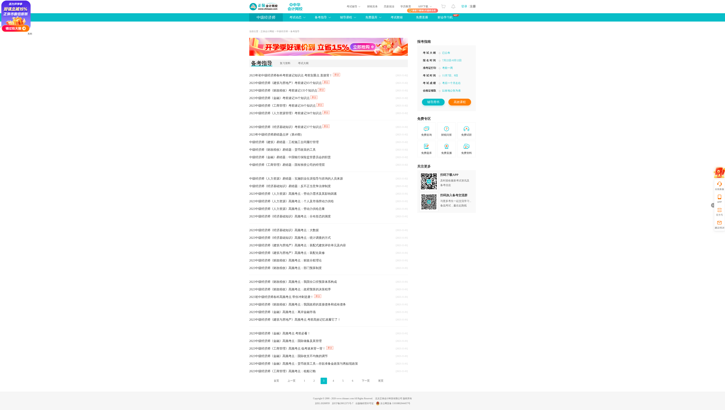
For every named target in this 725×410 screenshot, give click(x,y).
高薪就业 (389, 6)
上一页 (291, 380)
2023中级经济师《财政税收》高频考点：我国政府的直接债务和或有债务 (297, 304)
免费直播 (422, 17)
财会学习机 (445, 17)
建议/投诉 (719, 227)
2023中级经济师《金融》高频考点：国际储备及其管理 (285, 341)
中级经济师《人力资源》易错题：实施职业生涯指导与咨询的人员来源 (296, 178)
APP (719, 202)
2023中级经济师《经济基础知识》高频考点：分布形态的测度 (290, 216)
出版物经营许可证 (365, 403)
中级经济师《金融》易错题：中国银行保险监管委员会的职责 (290, 157)
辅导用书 (433, 102)
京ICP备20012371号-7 (342, 403)
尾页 (380, 380)
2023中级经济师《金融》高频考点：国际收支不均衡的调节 (288, 356)
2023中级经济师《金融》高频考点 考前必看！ (279, 333)
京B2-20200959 (322, 403)
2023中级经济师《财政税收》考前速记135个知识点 (283, 90)
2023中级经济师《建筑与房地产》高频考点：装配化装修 (287, 252)
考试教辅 (397, 17)
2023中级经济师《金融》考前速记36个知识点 (279, 98)
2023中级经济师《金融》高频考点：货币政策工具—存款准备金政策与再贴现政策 (303, 363)
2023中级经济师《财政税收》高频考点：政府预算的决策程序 (290, 289)
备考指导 (294, 31)
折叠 (712, 205)
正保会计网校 (267, 31)
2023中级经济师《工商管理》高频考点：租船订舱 (282, 371)
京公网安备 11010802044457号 (395, 403)
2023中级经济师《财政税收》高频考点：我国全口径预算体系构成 (293, 281)
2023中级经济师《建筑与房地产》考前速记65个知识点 (285, 82)
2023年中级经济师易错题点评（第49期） (276, 134)
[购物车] (443, 5)
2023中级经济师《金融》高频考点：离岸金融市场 (282, 312)
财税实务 (372, 6)
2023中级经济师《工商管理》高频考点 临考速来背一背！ (287, 348)
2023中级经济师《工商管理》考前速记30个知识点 (282, 105)
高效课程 (460, 102)
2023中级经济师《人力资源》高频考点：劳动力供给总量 (287, 208)
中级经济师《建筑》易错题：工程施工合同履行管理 (284, 142)
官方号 (719, 215)
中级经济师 (266, 17)
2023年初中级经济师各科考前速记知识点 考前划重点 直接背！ (291, 75)
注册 (473, 6)
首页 (276, 380)
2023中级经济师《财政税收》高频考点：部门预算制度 (285, 268)
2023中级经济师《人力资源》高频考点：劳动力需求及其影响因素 (293, 193)
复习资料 (285, 63)
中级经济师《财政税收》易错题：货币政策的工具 (282, 149)
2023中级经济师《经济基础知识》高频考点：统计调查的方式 (290, 237)
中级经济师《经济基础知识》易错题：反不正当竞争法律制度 (290, 186)
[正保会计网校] (263, 7)
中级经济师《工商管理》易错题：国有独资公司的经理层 (287, 164)
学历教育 (405, 6)
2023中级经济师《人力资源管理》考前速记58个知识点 (285, 113)
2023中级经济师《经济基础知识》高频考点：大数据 (284, 230)
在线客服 (719, 189)
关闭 (30, 34)
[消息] (453, 5)
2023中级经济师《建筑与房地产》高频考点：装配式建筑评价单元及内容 (297, 245)
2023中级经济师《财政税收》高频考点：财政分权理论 (285, 260)
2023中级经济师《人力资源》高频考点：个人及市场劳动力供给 (291, 201)
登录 (464, 6)
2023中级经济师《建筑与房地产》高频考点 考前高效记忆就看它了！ (295, 319)
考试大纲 (303, 63)
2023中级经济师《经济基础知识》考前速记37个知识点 (285, 127)
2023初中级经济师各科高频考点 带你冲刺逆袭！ (281, 296)
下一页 (366, 380)
